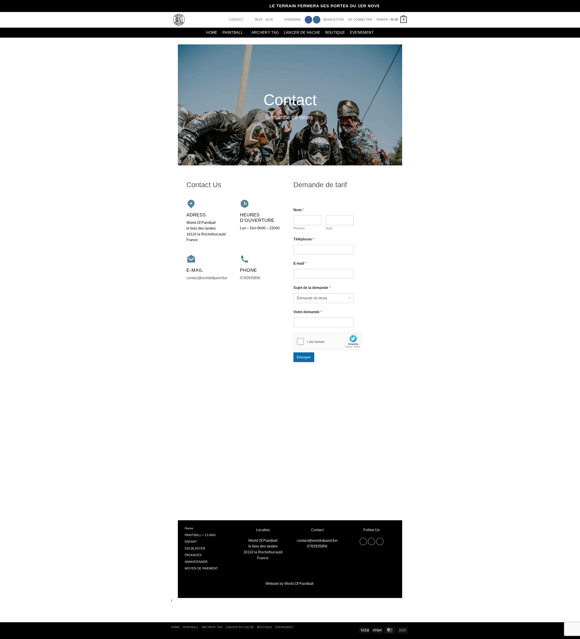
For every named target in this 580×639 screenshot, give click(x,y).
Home (211, 32)
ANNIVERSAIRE (196, 562)
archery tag (265, 32)
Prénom (299, 228)
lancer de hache (302, 32)
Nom (329, 228)
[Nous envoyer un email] (380, 541)
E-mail (299, 263)
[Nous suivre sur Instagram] (316, 20)
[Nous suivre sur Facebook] (308, 20)
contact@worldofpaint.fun (206, 278)
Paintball (232, 32)
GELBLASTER (195, 548)
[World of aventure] (193, 20)
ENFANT (191, 541)
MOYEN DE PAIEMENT (201, 568)
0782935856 (250, 278)
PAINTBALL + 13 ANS (200, 535)
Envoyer (304, 357)
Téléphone (303, 239)
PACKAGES (193, 555)
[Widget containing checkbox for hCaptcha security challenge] (327, 341)
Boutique (335, 32)
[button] (333, 19)
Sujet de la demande (312, 288)
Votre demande (307, 312)
